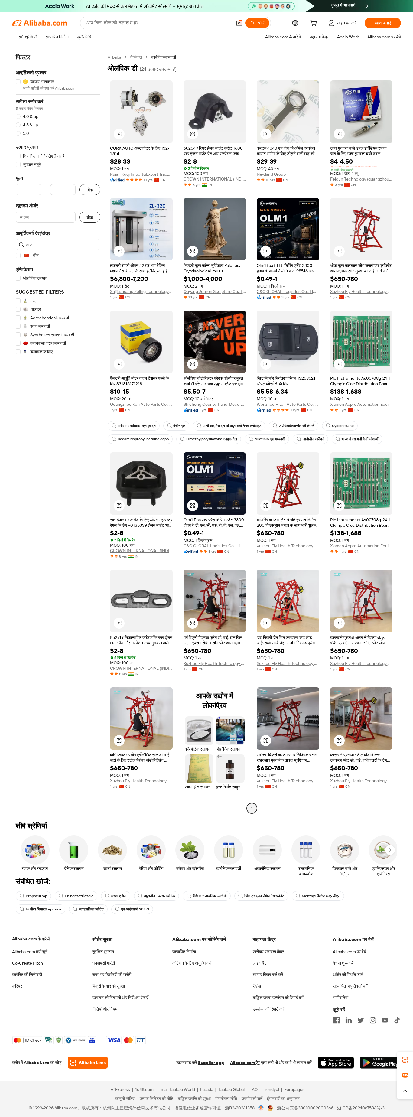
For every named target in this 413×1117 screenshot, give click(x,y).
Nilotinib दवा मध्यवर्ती (270, 439)
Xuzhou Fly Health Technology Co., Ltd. (361, 291)
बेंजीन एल (179, 426)
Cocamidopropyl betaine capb (143, 439)
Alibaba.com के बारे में (31, 938)
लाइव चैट (260, 963)
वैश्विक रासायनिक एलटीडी (210, 896)
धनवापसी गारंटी (103, 963)
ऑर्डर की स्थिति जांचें (348, 974)
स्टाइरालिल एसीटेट (91, 909)
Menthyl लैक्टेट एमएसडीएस (321, 896)
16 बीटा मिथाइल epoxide (43, 909)
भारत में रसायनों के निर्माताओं (360, 439)
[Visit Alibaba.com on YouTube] (385, 1020)
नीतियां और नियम (104, 1009)
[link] (405, 1059)
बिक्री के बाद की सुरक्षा (108, 986)
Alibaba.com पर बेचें (349, 951)
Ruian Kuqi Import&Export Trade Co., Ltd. (141, 174)
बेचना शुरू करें (343, 963)
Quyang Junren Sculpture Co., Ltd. (215, 291)
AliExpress (120, 1089)
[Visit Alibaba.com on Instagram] (372, 1020)
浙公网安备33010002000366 (305, 1108)
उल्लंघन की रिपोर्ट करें (268, 1009)
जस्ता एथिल (118, 896)
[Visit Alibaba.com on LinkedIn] (348, 1020)
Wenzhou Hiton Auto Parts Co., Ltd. (288, 404)
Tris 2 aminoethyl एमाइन (137, 426)
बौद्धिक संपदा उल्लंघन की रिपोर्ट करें (278, 997)
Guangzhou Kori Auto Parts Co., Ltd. (141, 404)
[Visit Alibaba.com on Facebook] (336, 1020)
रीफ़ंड (257, 986)
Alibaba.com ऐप (245, 1062)
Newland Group (271, 174)
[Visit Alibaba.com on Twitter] (360, 1020)
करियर (17, 986)
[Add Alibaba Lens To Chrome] (88, 1063)
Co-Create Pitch (27, 963)
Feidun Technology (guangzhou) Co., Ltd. (361, 179)
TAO (254, 1089)
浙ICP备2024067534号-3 (361, 1108)
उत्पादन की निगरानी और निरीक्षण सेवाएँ (120, 997)
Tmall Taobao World (177, 1089)
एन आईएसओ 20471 (135, 909)
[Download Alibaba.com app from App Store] (336, 1063)
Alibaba (114, 57)
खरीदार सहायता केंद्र (268, 951)
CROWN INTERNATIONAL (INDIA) (215, 179)
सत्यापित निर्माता (184, 951)
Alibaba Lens (36, 1062)
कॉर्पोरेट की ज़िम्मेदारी (27, 974)
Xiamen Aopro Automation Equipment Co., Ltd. (361, 404)
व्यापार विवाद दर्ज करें (268, 974)
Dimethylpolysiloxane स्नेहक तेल (211, 439)
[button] (239, 23)
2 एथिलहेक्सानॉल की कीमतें (296, 426)
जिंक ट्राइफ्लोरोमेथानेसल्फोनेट (264, 896)
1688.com (144, 1089)
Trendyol (271, 1089)
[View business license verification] (261, 1108)
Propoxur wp (36, 896)
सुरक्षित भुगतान (103, 951)
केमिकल (136, 57)
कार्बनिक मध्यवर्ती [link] (163, 57)
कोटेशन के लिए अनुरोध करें (191, 963)
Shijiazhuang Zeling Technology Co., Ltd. (141, 291)
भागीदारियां (340, 997)
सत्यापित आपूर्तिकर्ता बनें (350, 986)
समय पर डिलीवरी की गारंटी (111, 974)
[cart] (314, 23)
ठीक (90, 189)
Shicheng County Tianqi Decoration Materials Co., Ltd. (215, 404)
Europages (294, 1089)
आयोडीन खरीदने (313, 439)
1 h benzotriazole (79, 896)
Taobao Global (231, 1089)
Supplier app (211, 1062)
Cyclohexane (343, 426)
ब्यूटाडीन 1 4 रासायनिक (159, 896)
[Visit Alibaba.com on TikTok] (397, 1020)
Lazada (206, 1089)
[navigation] (58, 433)
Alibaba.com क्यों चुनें (29, 951)
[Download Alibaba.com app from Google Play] (380, 1063)
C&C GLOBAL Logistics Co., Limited (288, 291)
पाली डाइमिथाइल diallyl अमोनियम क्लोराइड (232, 426)
